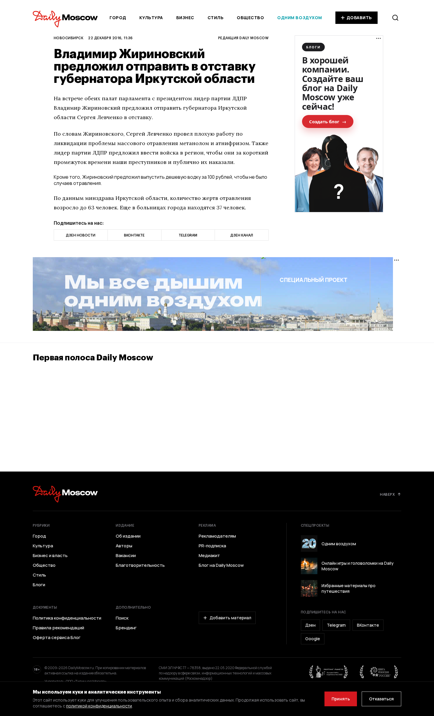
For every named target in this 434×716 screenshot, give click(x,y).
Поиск (122, 618)
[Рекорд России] (379, 671)
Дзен (310, 625)
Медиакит (209, 556)
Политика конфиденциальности (67, 618)
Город (118, 17)
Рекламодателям (217, 536)
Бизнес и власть (50, 556)
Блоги (39, 585)
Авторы (124, 546)
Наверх (387, 494)
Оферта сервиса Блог (57, 638)
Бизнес (185, 17)
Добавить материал (230, 617)
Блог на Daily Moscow (221, 565)
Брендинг (126, 628)
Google (312, 638)
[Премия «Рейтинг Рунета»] (328, 671)
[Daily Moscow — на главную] (65, 494)
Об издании (128, 536)
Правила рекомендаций (58, 628)
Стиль (216, 17)
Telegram (336, 625)
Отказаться (381, 699)
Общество (250, 17)
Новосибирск (68, 38)
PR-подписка (212, 546)
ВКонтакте (368, 625)
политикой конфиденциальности (99, 706)
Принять (341, 699)
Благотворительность (140, 565)
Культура (151, 17)
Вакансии (126, 556)
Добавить (359, 17)
